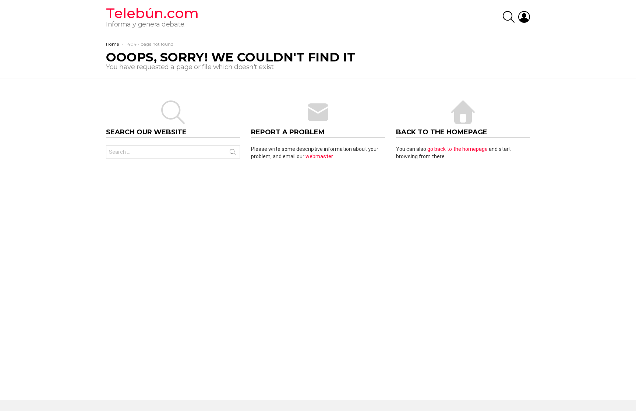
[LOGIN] (524, 17)
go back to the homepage (457, 149)
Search (232, 153)
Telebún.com (152, 13)
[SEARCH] (509, 17)
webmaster (319, 156)
